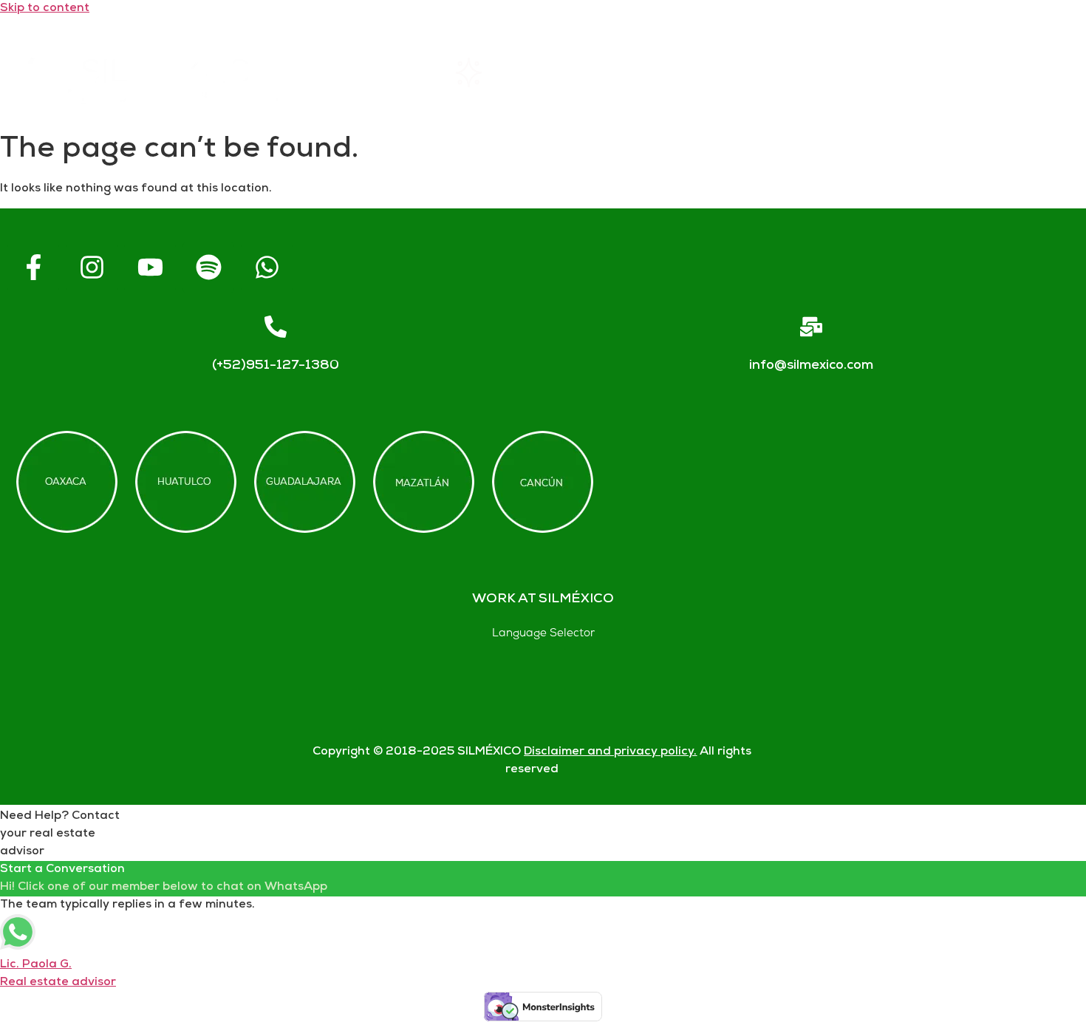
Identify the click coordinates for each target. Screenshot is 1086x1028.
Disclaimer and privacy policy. (610, 752)
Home (380, 72)
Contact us (901, 72)
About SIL (640, 72)
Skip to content (44, 8)
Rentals (504, 72)
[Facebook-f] (33, 267)
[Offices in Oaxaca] (67, 481)
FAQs (768, 72)
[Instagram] (91, 267)
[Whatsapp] (267, 267)
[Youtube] (150, 267)
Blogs (1033, 72)
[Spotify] (208, 267)
